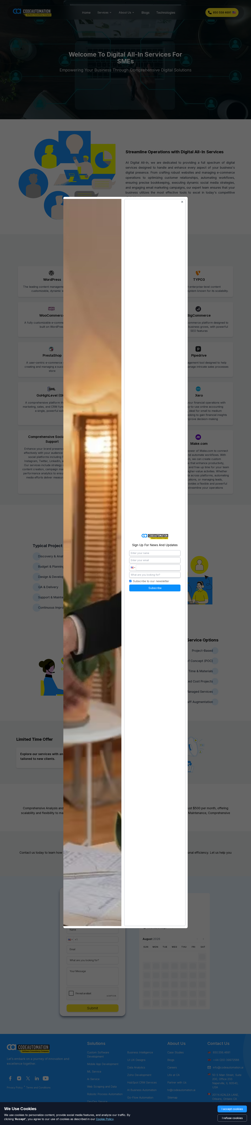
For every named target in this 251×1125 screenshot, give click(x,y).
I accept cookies (232, 1109)
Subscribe (155, 588)
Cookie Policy (104, 1119)
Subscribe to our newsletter (151, 581)
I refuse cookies (232, 1118)
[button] (132, 567)
